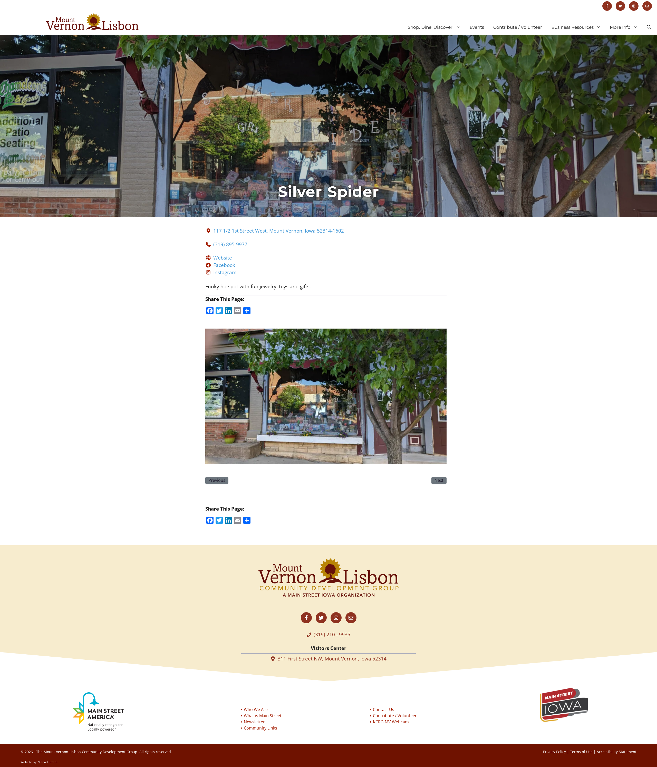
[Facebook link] (607, 6)
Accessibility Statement (616, 751)
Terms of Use (581, 751)
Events (477, 27)
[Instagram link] (634, 6)
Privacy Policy (554, 751)
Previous (216, 480)
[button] (223, 396)
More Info (620, 27)
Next (438, 480)
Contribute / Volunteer (517, 27)
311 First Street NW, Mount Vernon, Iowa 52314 (332, 658)
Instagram (225, 272)
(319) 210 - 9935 (332, 634)
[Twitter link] (620, 6)
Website (222, 257)
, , (278, 230)
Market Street (47, 762)
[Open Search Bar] (649, 27)
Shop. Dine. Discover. (430, 27)
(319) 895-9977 (230, 244)
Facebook (224, 265)
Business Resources (572, 27)
